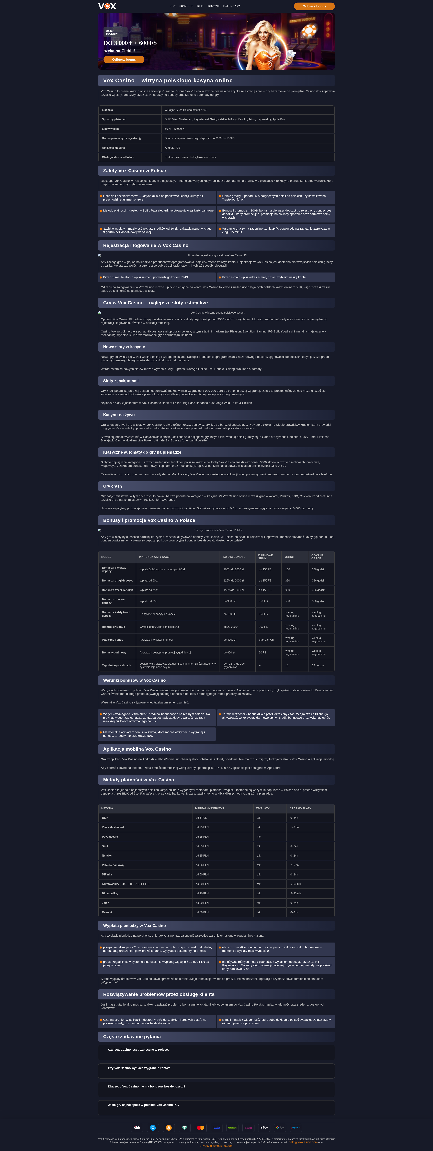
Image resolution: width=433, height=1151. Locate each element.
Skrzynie (213, 6)
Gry (173, 6)
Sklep (200, 6)
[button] (427, 1131)
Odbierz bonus (314, 6)
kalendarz (231, 6)
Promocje (186, 6)
